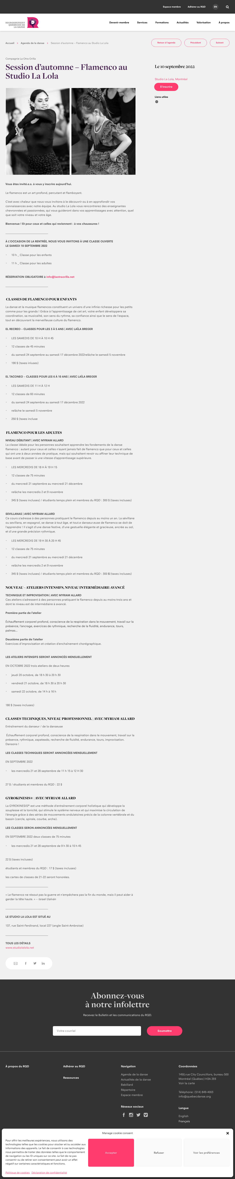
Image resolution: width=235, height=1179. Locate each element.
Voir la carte (187, 1083)
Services (142, 22)
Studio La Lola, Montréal (171, 79)
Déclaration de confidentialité (49, 1172)
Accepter (111, 1152)
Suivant (219, 42)
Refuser (159, 1152)
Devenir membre (119, 22)
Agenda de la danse (32, 43)
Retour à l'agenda (166, 42)
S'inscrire (166, 86)
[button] (227, 1133)
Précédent (195, 42)
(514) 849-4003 (203, 1092)
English (183, 1116)
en (215, 6)
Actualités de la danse (136, 1079)
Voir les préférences (206, 1152)
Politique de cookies (18, 1172)
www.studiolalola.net (20, 947)
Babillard (127, 1084)
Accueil (10, 43)
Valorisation (204, 22)
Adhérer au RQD (197, 6)
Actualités (183, 22)
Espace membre (172, 6)
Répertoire (128, 1090)
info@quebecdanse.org (195, 1096)
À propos (224, 22)
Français (184, 1121)
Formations (162, 22)
